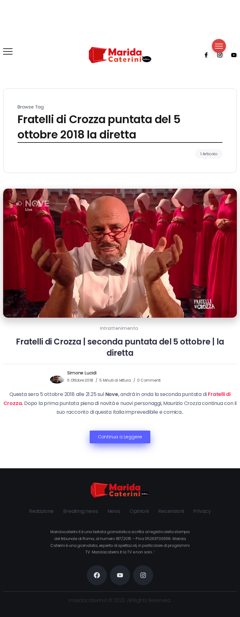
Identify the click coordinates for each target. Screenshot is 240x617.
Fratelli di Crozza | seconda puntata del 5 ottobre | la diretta (120, 347)
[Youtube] (232, 55)
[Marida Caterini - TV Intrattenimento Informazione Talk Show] (120, 54)
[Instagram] (218, 55)
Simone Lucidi (81, 373)
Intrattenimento (119, 328)
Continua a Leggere (120, 437)
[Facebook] (204, 55)
